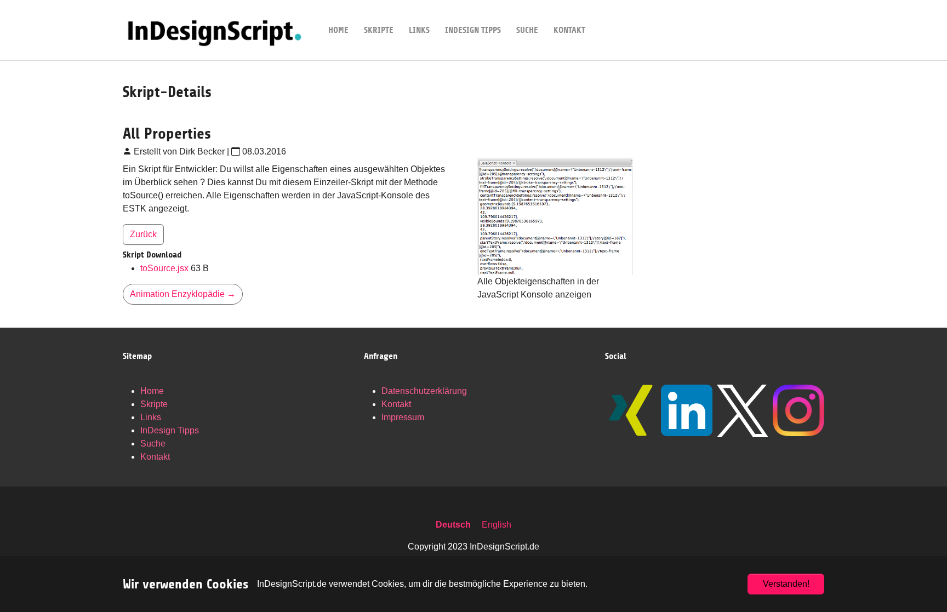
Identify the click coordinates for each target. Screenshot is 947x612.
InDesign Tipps (169, 430)
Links (150, 417)
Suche (153, 443)
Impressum (402, 417)
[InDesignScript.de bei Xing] (631, 410)
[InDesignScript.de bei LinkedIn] (686, 410)
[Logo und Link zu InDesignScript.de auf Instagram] (798, 410)
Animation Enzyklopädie (183, 294)
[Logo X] (742, 411)
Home (152, 391)
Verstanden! (786, 583)
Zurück (143, 234)
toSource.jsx (165, 268)
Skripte (154, 404)
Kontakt (155, 456)
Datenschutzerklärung (424, 391)
